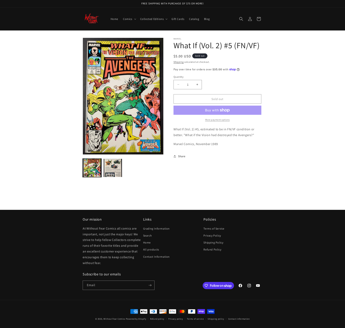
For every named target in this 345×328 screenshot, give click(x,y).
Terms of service (195, 318)
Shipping (178, 61)
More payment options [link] (217, 119)
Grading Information (156, 228)
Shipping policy (216, 318)
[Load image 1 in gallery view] (92, 168)
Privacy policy (175, 318)
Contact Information (156, 256)
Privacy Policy (212, 235)
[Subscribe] (150, 285)
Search (147, 235)
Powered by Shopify (136, 318)
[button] (129, 19)
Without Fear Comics (114, 318)
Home (147, 242)
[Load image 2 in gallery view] (112, 168)
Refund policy (157, 318)
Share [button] (181, 156)
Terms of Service (213, 228)
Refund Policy (212, 249)
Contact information (239, 318)
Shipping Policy (213, 242)
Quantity (178, 76)
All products (151, 249)
